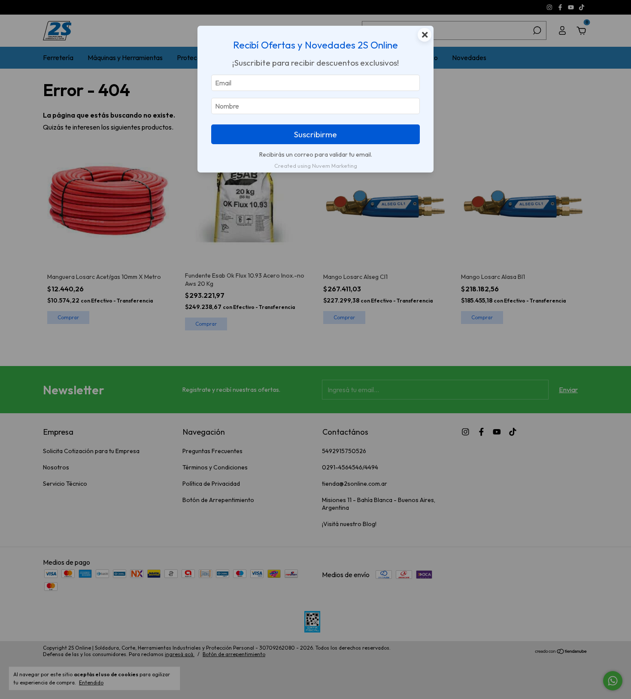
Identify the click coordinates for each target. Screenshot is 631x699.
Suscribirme (315, 134)
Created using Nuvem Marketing (315, 165)
